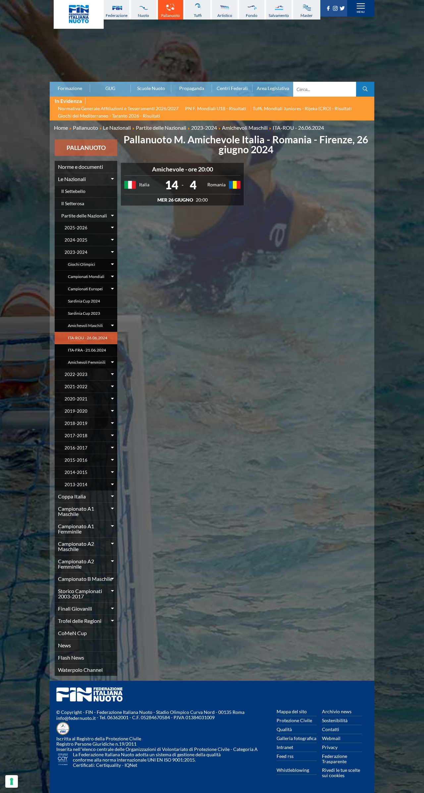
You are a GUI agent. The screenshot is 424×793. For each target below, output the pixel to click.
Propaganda (191, 88)
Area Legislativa (273, 88)
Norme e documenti (80, 166)
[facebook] (329, 8)
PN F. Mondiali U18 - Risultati (215, 108)
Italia (144, 184)
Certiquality (108, 765)
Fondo (251, 15)
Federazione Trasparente (334, 758)
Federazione (117, 15)
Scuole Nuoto (151, 88)
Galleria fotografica (296, 738)
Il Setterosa (72, 203)
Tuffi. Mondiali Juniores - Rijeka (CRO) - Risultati (302, 108)
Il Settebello (73, 191)
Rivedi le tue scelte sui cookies (341, 772)
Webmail (331, 738)
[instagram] (336, 8)
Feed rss (285, 756)
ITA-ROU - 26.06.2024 (87, 337)
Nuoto (143, 15)
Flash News (71, 657)
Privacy (330, 747)
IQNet (131, 765)
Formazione (70, 88)
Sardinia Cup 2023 (84, 313)
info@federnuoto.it (76, 718)
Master (306, 15)
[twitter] (343, 8)
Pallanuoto (170, 15)
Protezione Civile (294, 720)
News (64, 645)
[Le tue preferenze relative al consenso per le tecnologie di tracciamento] (11, 781)
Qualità (284, 729)
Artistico (224, 15)
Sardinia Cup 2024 (84, 301)
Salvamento (279, 15)
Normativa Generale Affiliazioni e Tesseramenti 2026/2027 (118, 108)
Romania (216, 184)
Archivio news (336, 711)
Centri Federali (232, 88)
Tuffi (198, 15)
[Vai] (365, 89)
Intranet (285, 747)
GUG (110, 88)
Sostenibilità (334, 720)
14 (171, 185)
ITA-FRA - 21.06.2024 (87, 350)
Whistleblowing (293, 770)
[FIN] (79, 14)
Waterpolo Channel (80, 670)
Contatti (330, 729)
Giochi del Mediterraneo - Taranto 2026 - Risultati (109, 115)
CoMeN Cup (72, 633)
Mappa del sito (292, 711)
